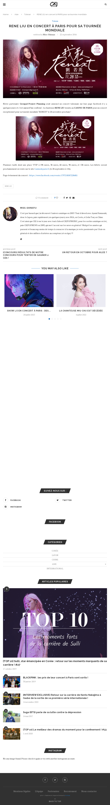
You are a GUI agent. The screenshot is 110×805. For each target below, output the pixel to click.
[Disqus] (55, 360)
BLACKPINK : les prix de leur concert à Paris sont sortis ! (55, 677)
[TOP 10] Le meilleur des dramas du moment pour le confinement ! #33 (65, 729)
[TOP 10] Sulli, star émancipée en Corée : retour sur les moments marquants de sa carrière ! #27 (55, 663)
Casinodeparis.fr (41, 168)
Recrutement (70, 791)
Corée (55, 550)
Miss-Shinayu (49, 34)
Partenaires (53, 791)
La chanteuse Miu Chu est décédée (81, 311)
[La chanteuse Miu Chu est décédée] (81, 290)
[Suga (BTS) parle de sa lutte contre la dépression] (11, 716)
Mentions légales (21, 791)
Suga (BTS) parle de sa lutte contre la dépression (52, 712)
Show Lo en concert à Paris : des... (29, 311)
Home (6, 14)
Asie (16, 14)
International (55, 568)
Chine (55, 559)
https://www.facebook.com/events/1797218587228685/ (53, 175)
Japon (55, 555)
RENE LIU (8, 186)
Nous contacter (89, 791)
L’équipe (39, 791)
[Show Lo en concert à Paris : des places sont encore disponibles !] (29, 290)
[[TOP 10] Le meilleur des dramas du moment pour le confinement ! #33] (11, 734)
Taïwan (27, 14)
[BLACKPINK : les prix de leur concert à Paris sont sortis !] (11, 682)
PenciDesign (67, 795)
